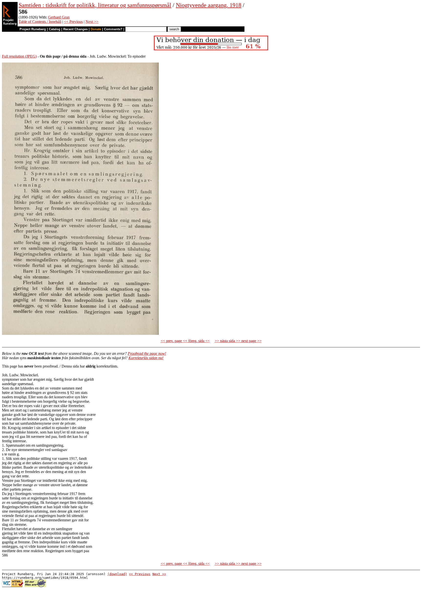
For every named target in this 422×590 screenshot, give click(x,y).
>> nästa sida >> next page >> (238, 341)
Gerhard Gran (59, 17)
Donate (96, 29)
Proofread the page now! (147, 353)
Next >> (91, 22)
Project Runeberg (33, 29)
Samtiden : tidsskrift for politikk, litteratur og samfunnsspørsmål (95, 5)
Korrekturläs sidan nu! (145, 358)
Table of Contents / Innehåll (40, 22)
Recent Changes (75, 29)
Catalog (54, 29)
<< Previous (73, 22)
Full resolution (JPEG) (19, 56)
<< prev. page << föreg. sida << (185, 341)
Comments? (113, 29)
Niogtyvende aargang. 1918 (208, 5)
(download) (117, 574)
